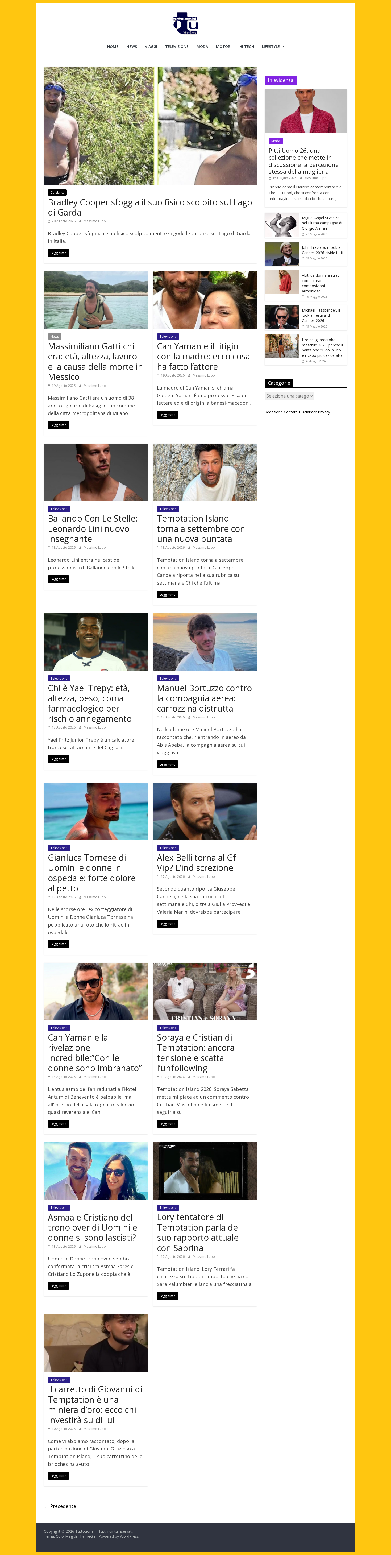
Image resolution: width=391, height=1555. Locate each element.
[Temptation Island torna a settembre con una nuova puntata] (205, 447)
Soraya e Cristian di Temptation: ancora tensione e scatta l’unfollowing (196, 1053)
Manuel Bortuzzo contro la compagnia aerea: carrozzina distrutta (204, 698)
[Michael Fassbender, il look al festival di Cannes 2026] (282, 307)
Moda (202, 46)
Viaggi (151, 46)
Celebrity (57, 192)
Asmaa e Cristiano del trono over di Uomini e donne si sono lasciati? (92, 1227)
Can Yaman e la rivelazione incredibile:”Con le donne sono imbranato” (95, 1053)
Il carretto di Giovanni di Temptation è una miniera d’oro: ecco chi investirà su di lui (95, 1404)
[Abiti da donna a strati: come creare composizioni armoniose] (282, 272)
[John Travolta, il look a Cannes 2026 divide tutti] (282, 244)
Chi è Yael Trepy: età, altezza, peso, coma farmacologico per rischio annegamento (90, 703)
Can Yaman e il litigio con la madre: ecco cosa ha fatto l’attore (203, 356)
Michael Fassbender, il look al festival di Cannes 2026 (321, 315)
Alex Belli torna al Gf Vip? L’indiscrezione (196, 862)
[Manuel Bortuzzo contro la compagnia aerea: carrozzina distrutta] (205, 616)
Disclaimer (308, 412)
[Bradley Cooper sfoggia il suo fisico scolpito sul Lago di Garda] (150, 70)
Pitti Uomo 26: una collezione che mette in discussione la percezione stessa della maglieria (304, 160)
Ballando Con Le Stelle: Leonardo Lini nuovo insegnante (93, 528)
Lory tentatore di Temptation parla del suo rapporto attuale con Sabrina (198, 1232)
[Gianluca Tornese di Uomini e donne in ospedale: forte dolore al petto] (96, 786)
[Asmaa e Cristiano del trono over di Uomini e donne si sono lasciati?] (96, 1145)
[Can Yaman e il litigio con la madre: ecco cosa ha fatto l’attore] (205, 275)
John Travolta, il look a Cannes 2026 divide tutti (322, 250)
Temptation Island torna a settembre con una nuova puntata (201, 528)
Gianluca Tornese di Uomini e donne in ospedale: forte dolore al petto (92, 873)
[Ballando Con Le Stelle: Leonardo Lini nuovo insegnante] (96, 447)
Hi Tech (246, 46)
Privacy (324, 412)
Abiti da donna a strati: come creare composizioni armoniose (321, 283)
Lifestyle (271, 46)
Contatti (291, 412)
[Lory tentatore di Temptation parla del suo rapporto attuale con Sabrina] (205, 1145)
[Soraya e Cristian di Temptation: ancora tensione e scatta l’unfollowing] (205, 966)
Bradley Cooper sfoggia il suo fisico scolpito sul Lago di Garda (150, 207)
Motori (223, 46)
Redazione (274, 412)
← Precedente (60, 1506)
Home (112, 46)
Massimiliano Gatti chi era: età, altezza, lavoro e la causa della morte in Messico (95, 361)
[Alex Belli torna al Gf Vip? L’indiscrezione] (205, 786)
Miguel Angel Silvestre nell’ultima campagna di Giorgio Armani (322, 223)
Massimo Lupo (95, 221)
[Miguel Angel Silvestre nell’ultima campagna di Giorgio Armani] (282, 215)
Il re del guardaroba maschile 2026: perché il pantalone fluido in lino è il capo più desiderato (322, 347)
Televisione (177, 46)
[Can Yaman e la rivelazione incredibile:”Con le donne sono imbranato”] (96, 966)
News (131, 46)
